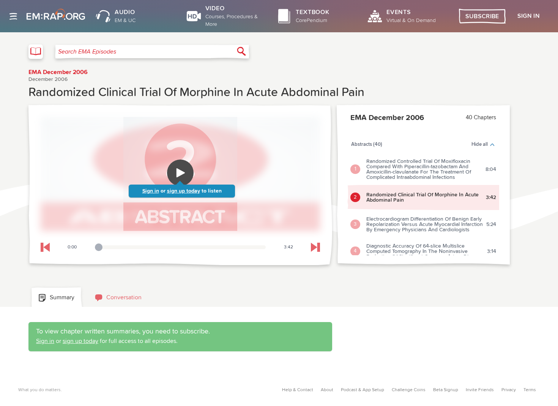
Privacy (508, 390)
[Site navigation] (13, 16)
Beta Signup (445, 390)
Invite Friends (480, 390)
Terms (529, 390)
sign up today (183, 191)
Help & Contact (297, 390)
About (327, 390)
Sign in (150, 191)
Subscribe (482, 16)
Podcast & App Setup (362, 390)
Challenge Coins (409, 390)
